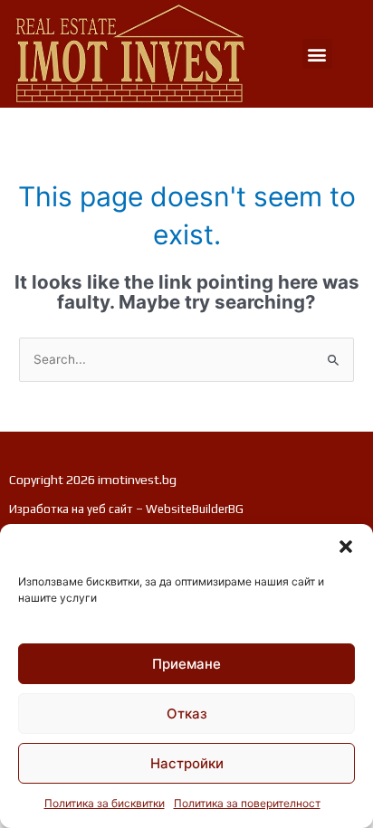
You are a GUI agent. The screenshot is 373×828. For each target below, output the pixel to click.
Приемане (186, 663)
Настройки (187, 763)
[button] (346, 547)
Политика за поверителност (247, 803)
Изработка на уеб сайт (71, 509)
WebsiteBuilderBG (195, 509)
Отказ (187, 713)
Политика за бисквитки (104, 803)
